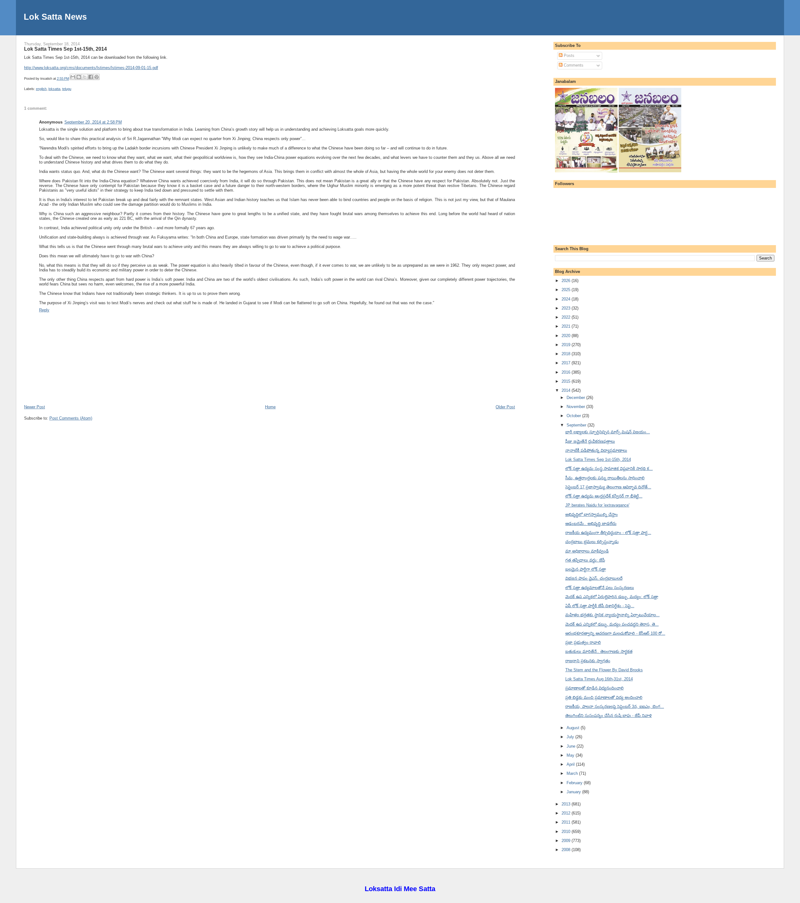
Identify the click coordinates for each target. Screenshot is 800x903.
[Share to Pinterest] (96, 77)
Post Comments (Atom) (70, 418)
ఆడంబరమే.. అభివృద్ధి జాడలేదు (591, 523)
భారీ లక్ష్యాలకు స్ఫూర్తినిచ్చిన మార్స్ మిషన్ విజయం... (607, 432)
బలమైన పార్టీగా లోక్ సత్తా (585, 569)
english (41, 89)
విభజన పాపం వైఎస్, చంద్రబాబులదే (593, 578)
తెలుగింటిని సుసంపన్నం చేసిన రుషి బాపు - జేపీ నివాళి (608, 715)
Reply (44, 310)
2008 (567, 849)
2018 (567, 353)
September (577, 425)
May (571, 755)
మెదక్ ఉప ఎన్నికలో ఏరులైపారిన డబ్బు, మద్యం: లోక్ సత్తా (611, 596)
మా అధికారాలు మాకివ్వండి (587, 551)
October (574, 415)
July (571, 736)
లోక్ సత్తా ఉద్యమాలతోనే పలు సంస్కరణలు (599, 587)
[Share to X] (85, 77)
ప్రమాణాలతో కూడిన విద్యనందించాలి (594, 688)
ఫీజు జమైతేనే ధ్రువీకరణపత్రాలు (590, 441)
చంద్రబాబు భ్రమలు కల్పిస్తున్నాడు (592, 541)
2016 (567, 372)
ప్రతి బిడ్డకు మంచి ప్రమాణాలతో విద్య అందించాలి (603, 697)
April (571, 764)
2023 (567, 308)
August (574, 727)
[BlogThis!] (79, 77)
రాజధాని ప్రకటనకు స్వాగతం (587, 660)
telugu (66, 89)
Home (270, 407)
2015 (567, 381)
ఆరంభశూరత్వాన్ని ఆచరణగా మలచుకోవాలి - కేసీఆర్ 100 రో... (615, 633)
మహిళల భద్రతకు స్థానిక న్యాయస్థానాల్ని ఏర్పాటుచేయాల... (612, 615)
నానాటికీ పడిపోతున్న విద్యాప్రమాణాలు (596, 450)
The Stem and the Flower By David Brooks (604, 670)
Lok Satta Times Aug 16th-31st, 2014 (599, 679)
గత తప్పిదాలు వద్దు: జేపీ (585, 560)
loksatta (54, 89)
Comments (572, 65)
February (575, 782)
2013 (567, 804)
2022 (567, 317)
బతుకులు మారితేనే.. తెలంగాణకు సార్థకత (598, 651)
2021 (567, 326)
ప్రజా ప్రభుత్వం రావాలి (583, 642)
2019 (567, 344)
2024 (567, 299)
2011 (567, 822)
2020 (567, 335)
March (573, 773)
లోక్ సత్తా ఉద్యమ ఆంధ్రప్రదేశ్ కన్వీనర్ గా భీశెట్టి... (603, 496)
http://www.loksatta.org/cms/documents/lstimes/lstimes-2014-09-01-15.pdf (91, 67)
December (576, 397)
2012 (567, 813)
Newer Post (34, 407)
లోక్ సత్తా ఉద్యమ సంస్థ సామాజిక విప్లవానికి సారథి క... (609, 468)
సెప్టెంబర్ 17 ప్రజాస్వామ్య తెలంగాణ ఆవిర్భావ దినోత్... (608, 487)
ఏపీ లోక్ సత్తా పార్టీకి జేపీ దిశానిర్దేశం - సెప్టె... (599, 605)
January (574, 791)
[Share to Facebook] (91, 77)
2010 (567, 831)
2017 (567, 363)
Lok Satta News (55, 17)
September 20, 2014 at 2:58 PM (93, 122)
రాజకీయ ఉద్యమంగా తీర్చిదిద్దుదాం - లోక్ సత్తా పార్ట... (608, 532)
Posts (568, 55)
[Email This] (73, 77)
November (576, 406)
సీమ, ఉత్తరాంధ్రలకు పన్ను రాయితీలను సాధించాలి (605, 478)
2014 (567, 390)
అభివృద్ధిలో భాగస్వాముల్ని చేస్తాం (591, 514)
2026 (567, 280)
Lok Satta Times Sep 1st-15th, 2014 (65, 49)
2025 (567, 289)
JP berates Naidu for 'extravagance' (597, 505)
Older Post (505, 407)
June (572, 746)
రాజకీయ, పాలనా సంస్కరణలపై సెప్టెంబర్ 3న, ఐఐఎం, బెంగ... (614, 706)
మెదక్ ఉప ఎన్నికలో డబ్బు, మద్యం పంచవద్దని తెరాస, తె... (612, 624)
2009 (567, 840)
